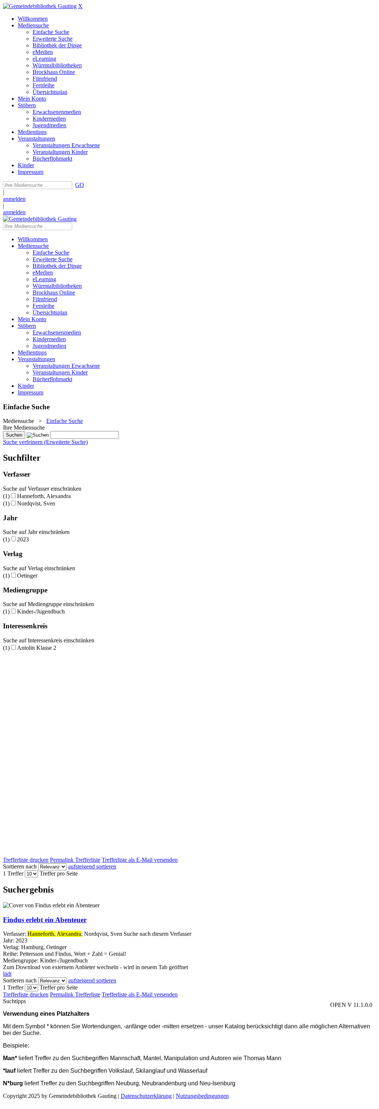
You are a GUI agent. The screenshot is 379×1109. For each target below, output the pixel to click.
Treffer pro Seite (59, 873)
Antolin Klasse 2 (36, 648)
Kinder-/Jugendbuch (41, 611)
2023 (23, 539)
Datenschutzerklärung (146, 1096)
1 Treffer (13, 873)
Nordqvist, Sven (36, 503)
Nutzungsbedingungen (202, 1096)
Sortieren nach (20, 866)
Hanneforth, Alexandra (44, 496)
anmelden (14, 199)
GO (79, 185)
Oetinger (27, 575)
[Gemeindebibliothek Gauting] (40, 6)
